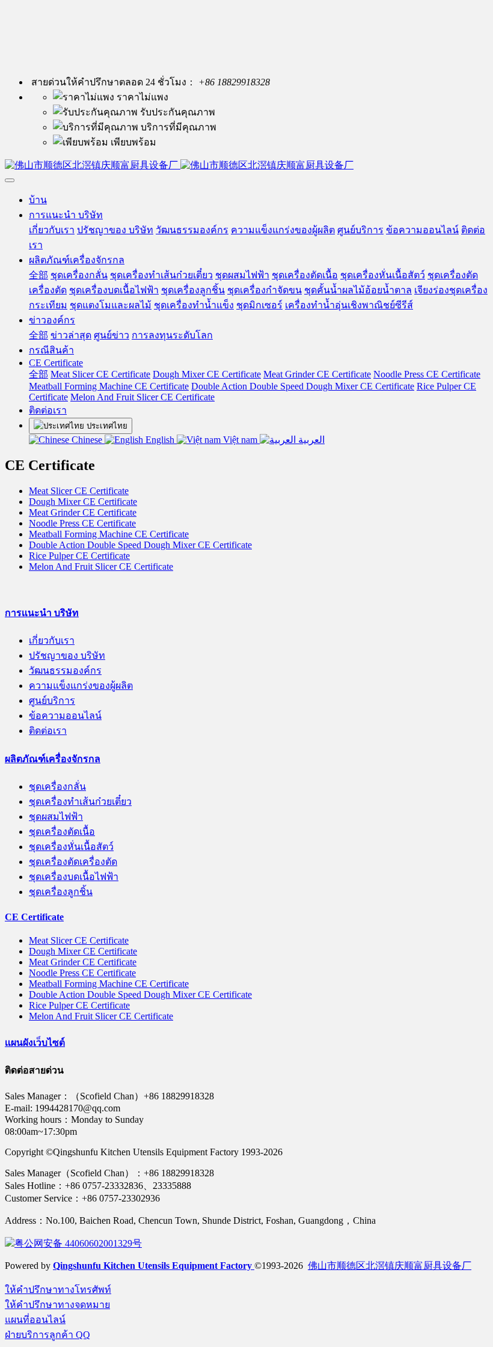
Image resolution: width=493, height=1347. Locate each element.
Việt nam (240, 440)
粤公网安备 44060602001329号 (78, 1243)
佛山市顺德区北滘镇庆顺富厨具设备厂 (389, 1265)
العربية (310, 440)
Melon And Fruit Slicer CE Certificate (101, 566)
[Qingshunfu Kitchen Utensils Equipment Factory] (246, 165)
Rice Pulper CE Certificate (79, 556)
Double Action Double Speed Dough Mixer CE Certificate (140, 545)
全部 (38, 275)
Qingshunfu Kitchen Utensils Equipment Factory (153, 1265)
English (160, 440)
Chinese (87, 440)
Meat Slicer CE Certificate (79, 491)
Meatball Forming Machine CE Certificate (109, 534)
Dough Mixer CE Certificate (83, 501)
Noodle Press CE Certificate (82, 523)
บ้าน (38, 200)
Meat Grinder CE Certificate (82, 512)
